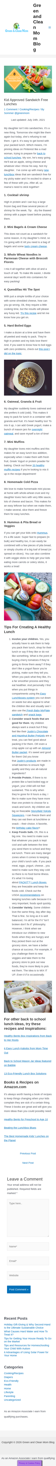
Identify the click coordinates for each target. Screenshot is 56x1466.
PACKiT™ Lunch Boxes (32, 882)
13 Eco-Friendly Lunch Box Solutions (25, 1073)
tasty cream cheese (35, 246)
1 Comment (10, 109)
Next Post (28, 1162)
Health (7, 1384)
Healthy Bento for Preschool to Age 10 (26, 1119)
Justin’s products (26, 760)
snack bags (34, 714)
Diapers (8, 1377)
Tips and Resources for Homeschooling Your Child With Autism (26, 1347)
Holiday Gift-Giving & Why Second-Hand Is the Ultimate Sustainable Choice (27, 1326)
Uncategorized (12, 1399)
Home (7, 1388)
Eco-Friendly (11, 1380)
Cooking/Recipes (29, 109)
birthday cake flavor (27, 827)
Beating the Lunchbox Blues (20, 1127)
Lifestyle (8, 1392)
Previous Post (28, 1153)
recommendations (30, 895)
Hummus (42, 532)
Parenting (9, 1396)
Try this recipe (28, 313)
